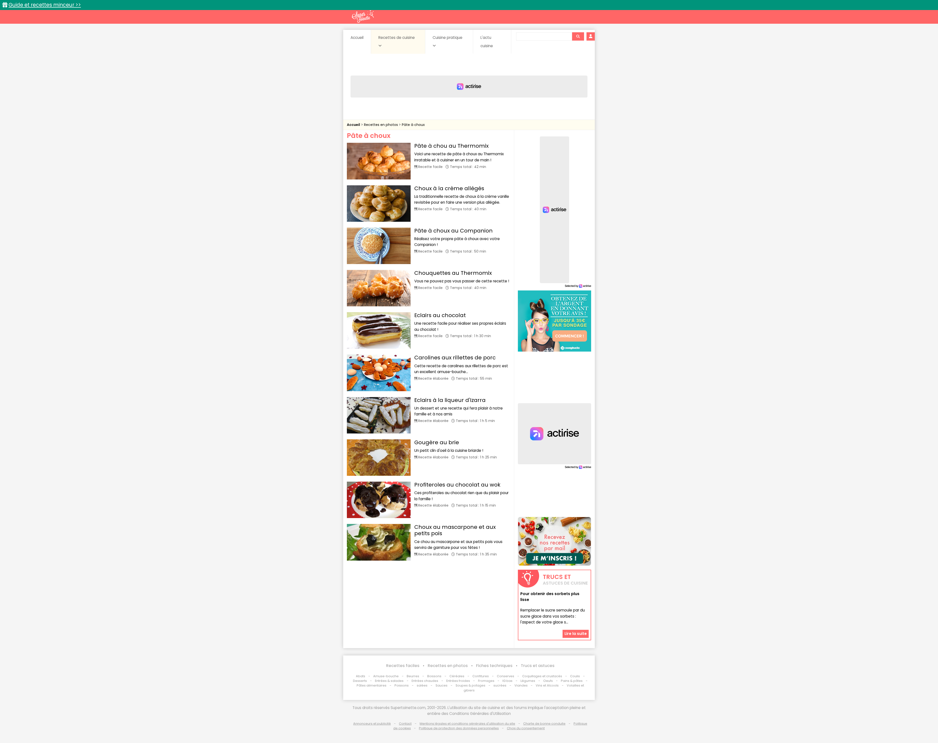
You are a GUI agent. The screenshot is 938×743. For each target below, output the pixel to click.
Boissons (434, 676)
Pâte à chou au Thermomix (451, 146)
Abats (360, 676)
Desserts (360, 681)
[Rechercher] (578, 36)
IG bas (507, 681)
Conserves (505, 676)
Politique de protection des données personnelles (459, 728)
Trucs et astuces (537, 665)
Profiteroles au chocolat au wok (457, 484)
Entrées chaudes (425, 681)
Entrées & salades (389, 681)
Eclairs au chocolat (440, 315)
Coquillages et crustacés (542, 676)
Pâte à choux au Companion (453, 230)
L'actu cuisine (486, 41)
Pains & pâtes (572, 681)
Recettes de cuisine (396, 37)
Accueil (357, 37)
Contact (405, 723)
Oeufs (548, 681)
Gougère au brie (436, 442)
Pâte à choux (413, 124)
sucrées (499, 685)
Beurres (413, 676)
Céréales (456, 676)
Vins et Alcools (547, 685)
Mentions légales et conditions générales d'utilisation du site (467, 723)
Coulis (575, 676)
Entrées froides (458, 681)
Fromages (486, 681)
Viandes (521, 685)
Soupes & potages (470, 685)
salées (422, 685)
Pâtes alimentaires (371, 685)
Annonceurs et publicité (372, 723)
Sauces (442, 685)
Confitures (480, 676)
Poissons (401, 685)
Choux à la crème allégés (449, 188)
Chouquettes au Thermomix (453, 273)
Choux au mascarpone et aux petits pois (455, 530)
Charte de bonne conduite (544, 723)
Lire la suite (576, 633)
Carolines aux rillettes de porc (455, 357)
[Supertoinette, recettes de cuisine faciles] (363, 16)
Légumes (528, 681)
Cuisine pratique (447, 37)
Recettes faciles (402, 665)
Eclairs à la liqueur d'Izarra (450, 400)
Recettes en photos (381, 124)
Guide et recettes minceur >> (45, 4)
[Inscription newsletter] (554, 541)
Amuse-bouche (386, 676)
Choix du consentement (526, 728)
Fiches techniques (494, 665)
